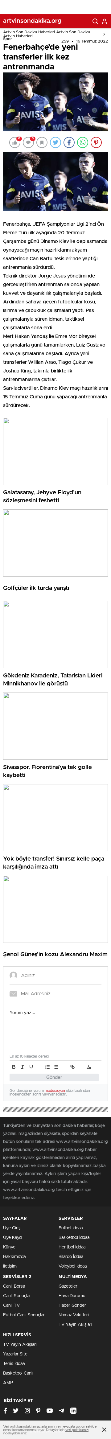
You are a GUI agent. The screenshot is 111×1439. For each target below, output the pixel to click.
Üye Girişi (12, 1228)
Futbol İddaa (71, 1228)
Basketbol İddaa (74, 1237)
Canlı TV (11, 1305)
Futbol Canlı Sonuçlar (24, 1315)
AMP (8, 1383)
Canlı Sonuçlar (17, 1296)
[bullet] (56, 1067)
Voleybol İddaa (73, 1266)
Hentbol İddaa (72, 1247)
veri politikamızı (76, 1430)
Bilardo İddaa (71, 1257)
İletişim (10, 1266)
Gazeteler (68, 1286)
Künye (9, 1247)
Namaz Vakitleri (74, 1315)
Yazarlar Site (15, 1354)
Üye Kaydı (13, 1237)
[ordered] (47, 1067)
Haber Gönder (72, 1305)
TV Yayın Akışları (75, 1324)
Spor (7, 39)
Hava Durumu (72, 1296)
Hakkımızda (14, 1257)
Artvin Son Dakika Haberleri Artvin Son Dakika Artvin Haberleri (46, 34)
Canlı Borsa (14, 1286)
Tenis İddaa (14, 1364)
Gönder (54, 1077)
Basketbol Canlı (18, 1373)
